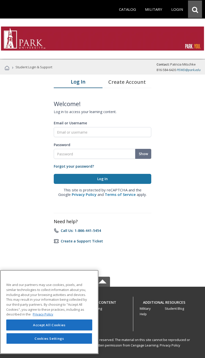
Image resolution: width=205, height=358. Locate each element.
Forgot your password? (74, 166)
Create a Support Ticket (82, 241)
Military (145, 308)
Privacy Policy (84, 194)
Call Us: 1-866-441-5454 (81, 230)
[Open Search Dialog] (195, 9)
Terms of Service (120, 194)
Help (143, 314)
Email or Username (70, 123)
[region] (49, 312)
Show (143, 153)
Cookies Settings (49, 338)
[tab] (78, 83)
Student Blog (174, 308)
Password (62, 144)
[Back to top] (102, 301)
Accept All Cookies (49, 325)
